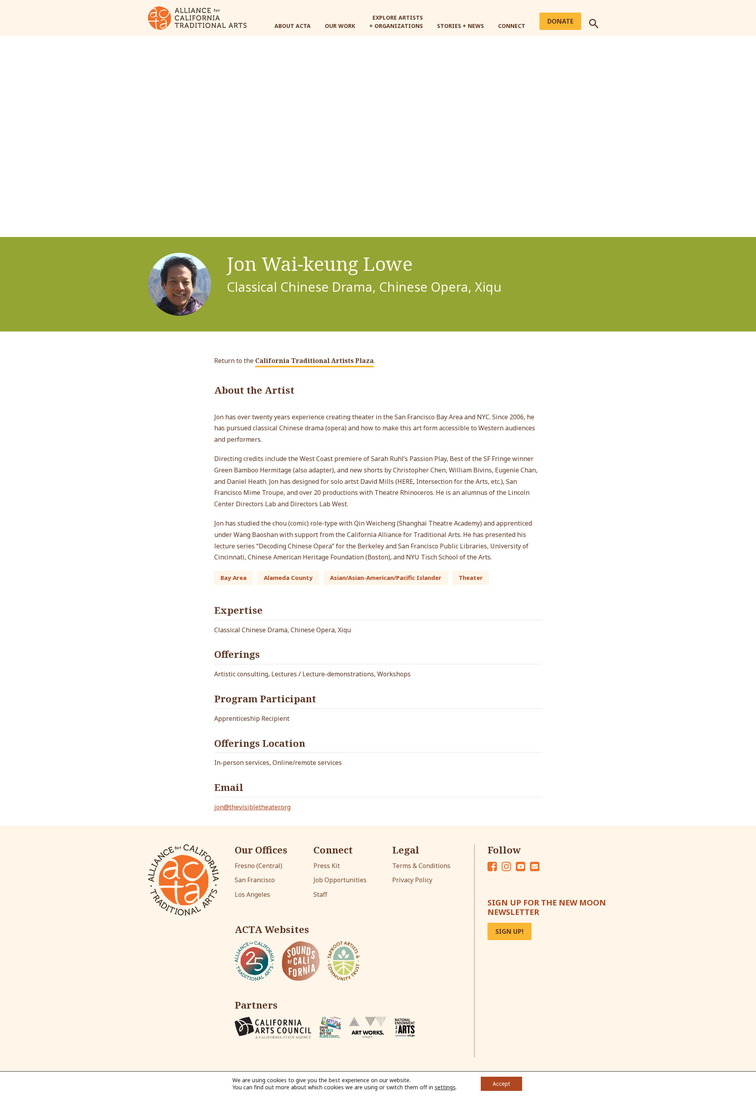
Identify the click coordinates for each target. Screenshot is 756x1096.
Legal (405, 849)
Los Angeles (252, 894)
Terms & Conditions (421, 865)
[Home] (197, 17)
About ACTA (292, 26)
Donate (560, 21)
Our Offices (261, 849)
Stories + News (460, 26)
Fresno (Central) (258, 865)
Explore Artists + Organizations (396, 22)
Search (598, 20)
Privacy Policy (412, 880)
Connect (511, 26)
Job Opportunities (340, 880)
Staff (320, 894)
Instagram (506, 866)
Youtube (520, 866)
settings (445, 1087)
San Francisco (255, 880)
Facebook (492, 866)
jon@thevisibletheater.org (252, 807)
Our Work (340, 26)
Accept (501, 1083)
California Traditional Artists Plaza (314, 360)
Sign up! (509, 931)
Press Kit (326, 865)
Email (534, 866)
